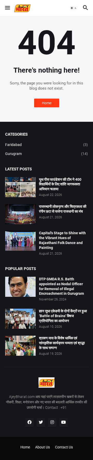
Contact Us (64, 447)
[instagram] (52, 422)
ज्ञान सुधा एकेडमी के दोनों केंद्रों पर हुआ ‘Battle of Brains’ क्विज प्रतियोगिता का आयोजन (63, 316)
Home (46, 103)
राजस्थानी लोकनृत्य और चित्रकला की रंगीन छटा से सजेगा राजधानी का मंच (62, 208)
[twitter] (40, 422)
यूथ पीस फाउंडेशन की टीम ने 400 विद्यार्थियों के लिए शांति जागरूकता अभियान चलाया (60, 184)
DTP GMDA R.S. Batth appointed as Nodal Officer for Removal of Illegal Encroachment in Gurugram (61, 286)
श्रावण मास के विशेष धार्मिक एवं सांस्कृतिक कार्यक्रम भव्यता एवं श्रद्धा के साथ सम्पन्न (62, 343)
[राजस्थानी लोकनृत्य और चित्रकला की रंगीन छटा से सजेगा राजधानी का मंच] (20, 214)
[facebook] (29, 422)
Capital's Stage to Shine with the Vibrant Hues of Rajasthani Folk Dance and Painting (62, 240)
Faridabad (46, 145)
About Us (42, 447)
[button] (7, 8)
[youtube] (63, 422)
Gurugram (46, 154)
